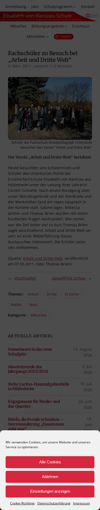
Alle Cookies (50, 462)
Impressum (81, 503)
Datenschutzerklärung (53, 503)
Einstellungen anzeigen (50, 491)
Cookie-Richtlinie (22, 503)
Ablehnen (50, 476)
